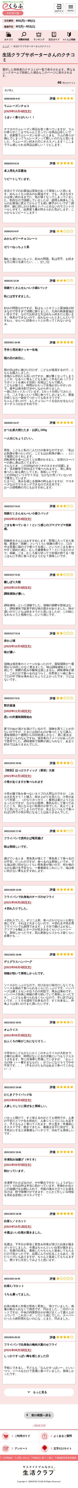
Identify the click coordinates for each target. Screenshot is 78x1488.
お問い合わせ (23, 1458)
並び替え (16, 90)
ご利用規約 (7, 1458)
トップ (5, 46)
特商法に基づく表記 (43, 1458)
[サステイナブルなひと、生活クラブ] (39, 1474)
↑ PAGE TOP (39, 1425)
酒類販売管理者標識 (66, 1458)
